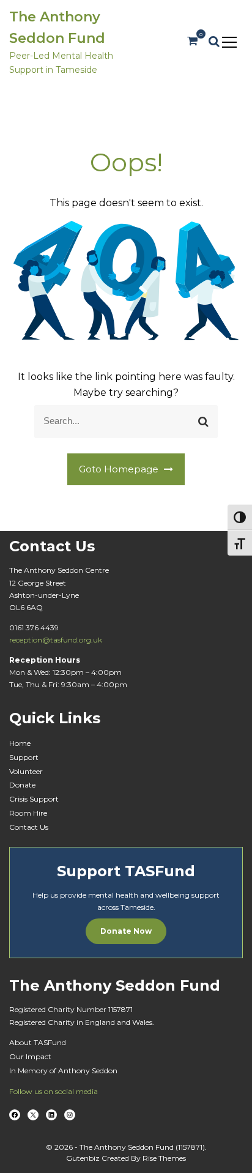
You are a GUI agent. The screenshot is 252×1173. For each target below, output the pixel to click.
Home (20, 743)
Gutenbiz (84, 1158)
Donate (22, 784)
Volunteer (26, 771)
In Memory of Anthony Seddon (63, 1070)
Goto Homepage (120, 469)
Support (24, 757)
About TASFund (37, 1042)
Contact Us (28, 827)
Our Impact (30, 1056)
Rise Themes (164, 1158)
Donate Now (126, 931)
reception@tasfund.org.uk (55, 639)
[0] (192, 41)
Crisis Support (34, 798)
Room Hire (28, 812)
